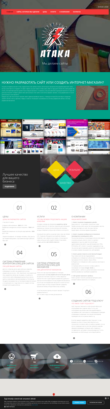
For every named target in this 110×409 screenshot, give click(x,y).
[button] (37, 407)
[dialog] (55, 402)
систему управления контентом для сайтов (58, 274)
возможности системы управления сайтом (52, 98)
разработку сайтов (62, 224)
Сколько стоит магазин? (11, 94)
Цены (45, 12)
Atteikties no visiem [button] (96, 402)
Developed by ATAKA (92, 363)
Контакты (77, 12)
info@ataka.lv (89, 361)
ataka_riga (100, 361)
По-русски (101, 7)
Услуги (53, 12)
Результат (74, 170)
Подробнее (9, 186)
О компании (64, 12)
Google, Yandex (89, 268)
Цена (56, 170)
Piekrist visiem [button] (79, 402)
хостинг (97, 250)
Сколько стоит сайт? (34, 92)
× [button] (108, 398)
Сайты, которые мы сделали (28, 12)
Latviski (106, 7)
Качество (65, 183)
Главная (9, 12)
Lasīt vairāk (35, 405)
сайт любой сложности (52, 242)
